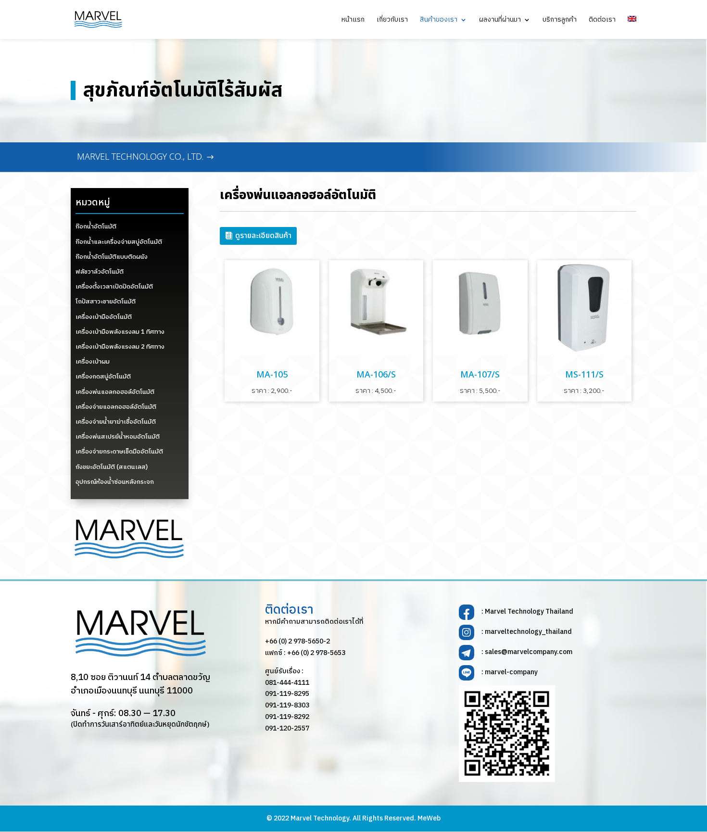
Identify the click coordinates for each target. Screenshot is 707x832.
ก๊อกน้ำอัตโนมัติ (96, 226)
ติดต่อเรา (602, 20)
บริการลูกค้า (560, 20)
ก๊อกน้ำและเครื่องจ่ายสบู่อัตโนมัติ (119, 242)
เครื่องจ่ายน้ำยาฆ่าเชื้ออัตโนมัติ (116, 421)
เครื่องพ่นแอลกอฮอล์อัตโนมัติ (115, 392)
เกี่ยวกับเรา (392, 20)
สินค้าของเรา (438, 20)
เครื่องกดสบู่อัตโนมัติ (103, 376)
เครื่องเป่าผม (93, 361)
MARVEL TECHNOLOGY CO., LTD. (140, 157)
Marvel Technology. (320, 818)
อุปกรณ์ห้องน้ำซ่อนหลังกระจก (115, 482)
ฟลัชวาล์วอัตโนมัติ (100, 271)
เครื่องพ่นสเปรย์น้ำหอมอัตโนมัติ (118, 436)
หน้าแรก (353, 20)
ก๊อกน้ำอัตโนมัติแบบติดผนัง (112, 257)
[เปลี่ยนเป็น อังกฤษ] (632, 27)
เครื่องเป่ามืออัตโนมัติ (104, 317)
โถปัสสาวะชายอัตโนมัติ (106, 301)
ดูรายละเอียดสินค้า (263, 235)
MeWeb (429, 818)
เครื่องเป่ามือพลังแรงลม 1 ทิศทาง (120, 332)
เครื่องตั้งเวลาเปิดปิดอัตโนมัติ (114, 286)
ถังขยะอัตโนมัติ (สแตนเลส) (112, 467)
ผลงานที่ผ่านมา (500, 20)
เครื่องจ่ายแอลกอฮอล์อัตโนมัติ (116, 407)
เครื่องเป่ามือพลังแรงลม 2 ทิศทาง (120, 346)
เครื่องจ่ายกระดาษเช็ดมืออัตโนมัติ (119, 451)
